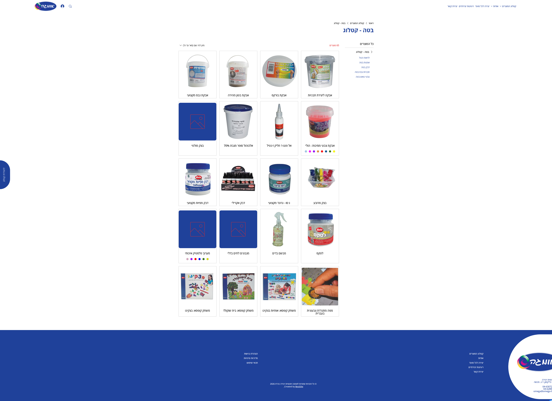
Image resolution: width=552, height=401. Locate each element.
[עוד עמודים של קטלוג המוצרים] (500, 6)
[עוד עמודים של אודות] (491, 6)
